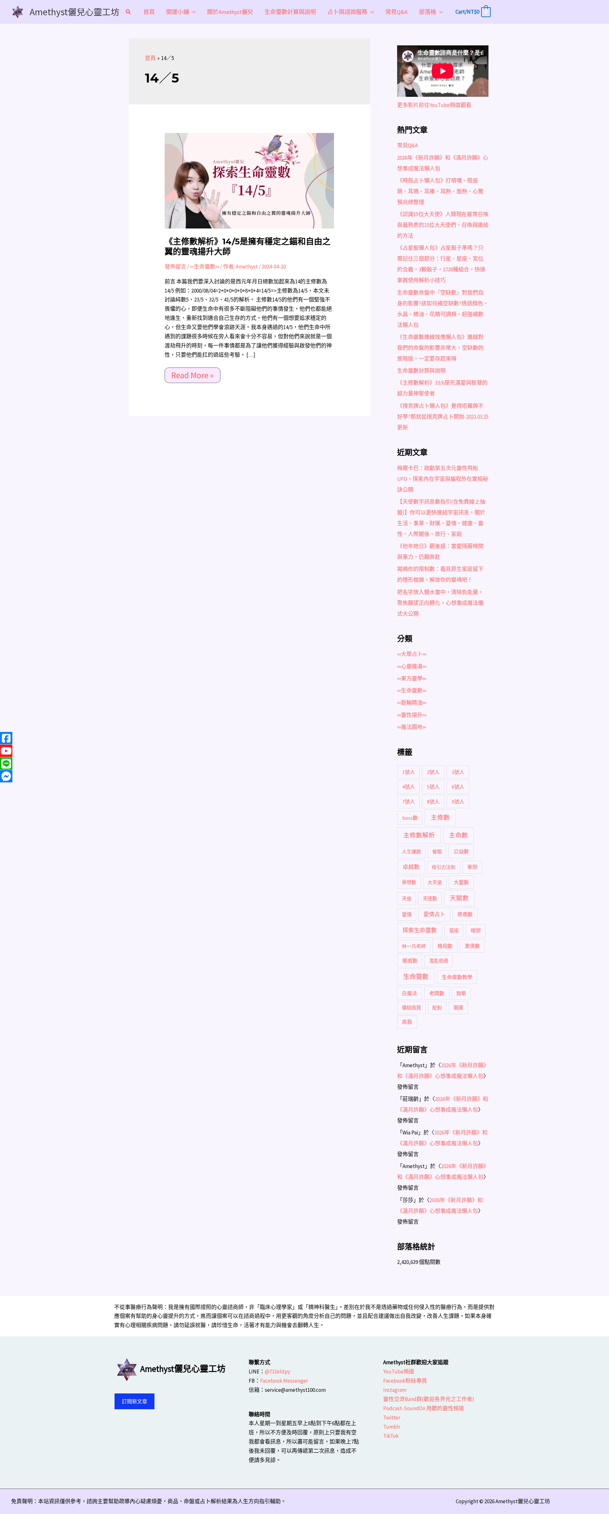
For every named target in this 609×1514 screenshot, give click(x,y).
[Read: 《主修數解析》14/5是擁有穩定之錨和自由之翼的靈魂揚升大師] (249, 180)
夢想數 (409, 882)
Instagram (394, 1389)
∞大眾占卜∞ (411, 654)
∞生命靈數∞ (204, 266)
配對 (437, 1008)
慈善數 (465, 914)
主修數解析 (419, 835)
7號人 (408, 801)
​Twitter (391, 1417)
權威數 (409, 960)
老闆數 (436, 993)
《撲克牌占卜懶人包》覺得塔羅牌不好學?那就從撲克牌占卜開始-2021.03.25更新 (442, 416)
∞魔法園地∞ (411, 727)
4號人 (408, 786)
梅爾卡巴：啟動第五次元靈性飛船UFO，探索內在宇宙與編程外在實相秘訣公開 (442, 479)
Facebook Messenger (284, 1380)
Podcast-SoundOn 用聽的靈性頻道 (423, 1408)
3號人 (458, 772)
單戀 (472, 867)
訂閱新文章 (134, 1401)
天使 (406, 899)
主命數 (458, 835)
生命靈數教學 (457, 977)
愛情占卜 (434, 914)
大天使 (435, 882)
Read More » (192, 373)
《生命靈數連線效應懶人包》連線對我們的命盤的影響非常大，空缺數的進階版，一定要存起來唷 (440, 348)
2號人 (433, 772)
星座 (454, 931)
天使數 (430, 899)
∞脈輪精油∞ (411, 702)
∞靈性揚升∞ (411, 714)
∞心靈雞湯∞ (411, 666)
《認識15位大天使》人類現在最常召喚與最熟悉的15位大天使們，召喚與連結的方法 (442, 225)
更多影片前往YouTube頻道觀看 (434, 105)
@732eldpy (277, 1371)
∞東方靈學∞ (411, 678)
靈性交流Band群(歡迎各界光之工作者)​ (428, 1399)
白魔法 (409, 993)
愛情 (406, 914)
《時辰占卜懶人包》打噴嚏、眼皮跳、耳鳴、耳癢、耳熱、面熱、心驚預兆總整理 (440, 191)
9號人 (458, 801)
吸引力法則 (443, 867)
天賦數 (459, 898)
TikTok (391, 1435)
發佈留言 (175, 266)
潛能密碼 (438, 961)
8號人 (433, 801)
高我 (407, 1022)
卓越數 (411, 866)
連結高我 (411, 1008)
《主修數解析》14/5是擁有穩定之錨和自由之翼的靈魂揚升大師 (248, 246)
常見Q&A (407, 145)
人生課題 (411, 852)
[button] (128, 12)
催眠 (437, 852)
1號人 (408, 772)
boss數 (410, 818)
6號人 (458, 786)
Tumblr (391, 1426)
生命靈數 (416, 977)
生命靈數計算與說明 (421, 370)
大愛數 (461, 882)
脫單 (461, 993)
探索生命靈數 (420, 930)
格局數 (445, 946)
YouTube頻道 (398, 1371)
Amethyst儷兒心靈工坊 (74, 11)
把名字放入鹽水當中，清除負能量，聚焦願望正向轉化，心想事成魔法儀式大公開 (440, 603)
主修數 (440, 817)
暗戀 (476, 930)
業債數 (472, 946)
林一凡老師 (414, 946)
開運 (458, 1008)
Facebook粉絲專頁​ (405, 1380)
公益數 (461, 851)
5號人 (433, 786)
